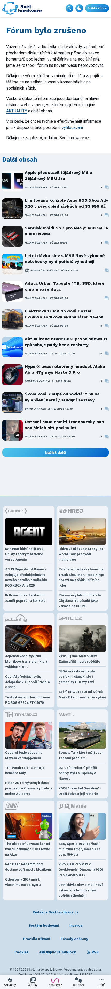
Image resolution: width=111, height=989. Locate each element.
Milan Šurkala (36, 187)
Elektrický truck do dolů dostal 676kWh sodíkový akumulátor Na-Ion (64, 314)
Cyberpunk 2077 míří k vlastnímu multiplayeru (23, 882)
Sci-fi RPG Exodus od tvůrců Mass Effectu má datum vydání (82, 694)
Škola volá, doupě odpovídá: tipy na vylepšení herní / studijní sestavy (62, 397)
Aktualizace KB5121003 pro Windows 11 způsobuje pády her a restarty (66, 341)
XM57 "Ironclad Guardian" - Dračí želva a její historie (80, 791)
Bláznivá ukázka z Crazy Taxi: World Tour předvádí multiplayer (82, 554)
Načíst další (55, 452)
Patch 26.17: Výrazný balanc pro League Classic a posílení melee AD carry (28, 788)
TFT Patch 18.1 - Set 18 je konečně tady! (25, 770)
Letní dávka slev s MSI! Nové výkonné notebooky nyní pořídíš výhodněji (65, 258)
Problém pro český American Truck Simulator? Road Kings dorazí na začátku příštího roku (82, 577)
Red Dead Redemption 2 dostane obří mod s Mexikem (28, 866)
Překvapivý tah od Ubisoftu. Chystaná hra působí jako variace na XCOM (80, 600)
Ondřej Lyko (34, 381)
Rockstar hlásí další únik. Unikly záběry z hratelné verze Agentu (24, 554)
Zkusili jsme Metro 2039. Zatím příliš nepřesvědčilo (79, 658)
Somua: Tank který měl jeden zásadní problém (81, 755)
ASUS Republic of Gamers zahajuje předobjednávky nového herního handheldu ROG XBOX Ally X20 (26, 577)
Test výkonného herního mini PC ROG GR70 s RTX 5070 (27, 700)
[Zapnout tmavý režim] (79, 8)
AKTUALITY (16, 110)
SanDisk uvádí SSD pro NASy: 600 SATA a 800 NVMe (66, 230)
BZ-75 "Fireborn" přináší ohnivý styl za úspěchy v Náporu (78, 773)
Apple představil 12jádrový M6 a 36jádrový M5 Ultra (58, 175)
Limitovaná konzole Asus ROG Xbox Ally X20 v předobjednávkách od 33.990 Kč (66, 203)
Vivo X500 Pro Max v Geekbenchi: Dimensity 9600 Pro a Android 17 (81, 869)
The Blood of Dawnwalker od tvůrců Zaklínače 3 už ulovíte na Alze (27, 849)
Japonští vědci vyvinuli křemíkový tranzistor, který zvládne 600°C (26, 661)
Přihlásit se (97, 8)
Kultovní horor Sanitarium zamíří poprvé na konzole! (26, 598)
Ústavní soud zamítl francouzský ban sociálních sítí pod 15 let (64, 424)
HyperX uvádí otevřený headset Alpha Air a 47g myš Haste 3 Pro (65, 369)
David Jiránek (35, 408)
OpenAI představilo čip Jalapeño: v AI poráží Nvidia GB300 (27, 682)
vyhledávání (72, 127)
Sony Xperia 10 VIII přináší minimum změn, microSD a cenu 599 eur (79, 849)
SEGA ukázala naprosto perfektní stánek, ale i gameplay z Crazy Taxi (77, 676)
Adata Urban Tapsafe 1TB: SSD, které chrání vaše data (65, 286)
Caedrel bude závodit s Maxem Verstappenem (23, 755)
